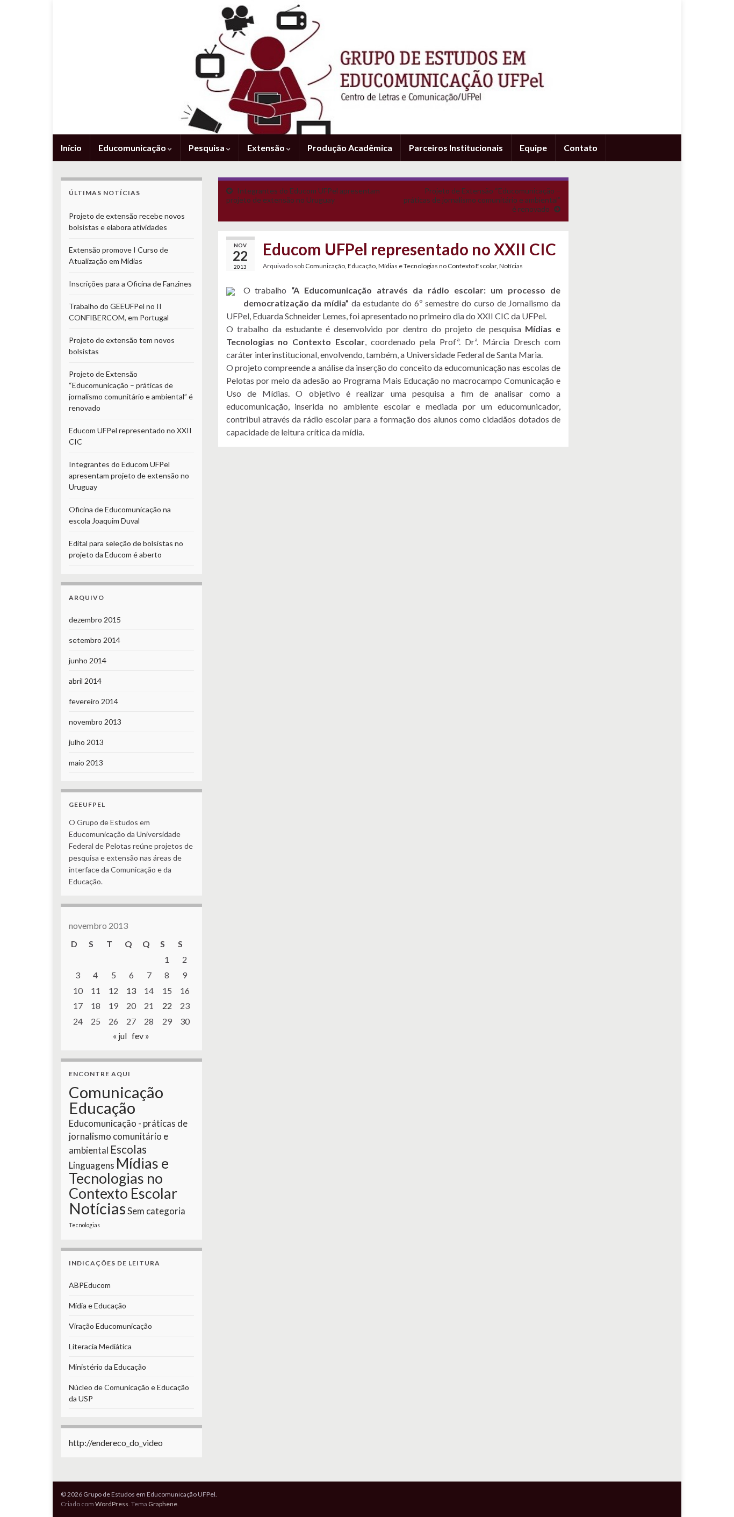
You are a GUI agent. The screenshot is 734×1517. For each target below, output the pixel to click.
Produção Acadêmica (349, 147)
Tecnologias (84, 1224)
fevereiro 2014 (93, 701)
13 (131, 990)
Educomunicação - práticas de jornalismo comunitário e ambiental (128, 1137)
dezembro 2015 (95, 619)
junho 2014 (87, 660)
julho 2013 (86, 742)
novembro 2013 (95, 721)
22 (167, 1005)
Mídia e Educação (97, 1305)
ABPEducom (90, 1285)
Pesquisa (207, 147)
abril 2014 (85, 680)
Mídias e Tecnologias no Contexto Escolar (437, 266)
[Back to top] (709, 1492)
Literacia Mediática (100, 1346)
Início (71, 147)
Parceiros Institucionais (456, 147)
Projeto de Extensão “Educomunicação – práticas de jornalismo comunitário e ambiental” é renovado (482, 199)
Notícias (511, 266)
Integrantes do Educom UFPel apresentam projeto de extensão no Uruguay (303, 195)
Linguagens (91, 1165)
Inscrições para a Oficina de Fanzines (130, 283)
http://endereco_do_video (116, 1442)
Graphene (162, 1504)
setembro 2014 (94, 640)
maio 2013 (86, 762)
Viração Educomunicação (110, 1325)
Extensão (266, 147)
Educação (362, 266)
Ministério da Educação (107, 1366)
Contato (581, 147)
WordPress (111, 1504)
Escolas (128, 1149)
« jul (120, 1036)
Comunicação (325, 266)
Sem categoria (156, 1211)
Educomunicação (133, 147)
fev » (140, 1036)
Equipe (533, 147)
